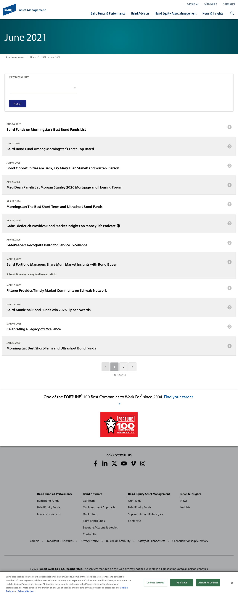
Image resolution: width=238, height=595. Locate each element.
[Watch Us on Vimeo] (133, 463)
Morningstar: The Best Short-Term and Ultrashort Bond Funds (54, 206)
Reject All (182, 582)
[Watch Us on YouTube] (123, 463)
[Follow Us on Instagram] (142, 463)
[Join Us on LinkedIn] (104, 463)
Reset (18, 103)
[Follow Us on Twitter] (114, 463)
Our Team (89, 500)
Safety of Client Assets (151, 541)
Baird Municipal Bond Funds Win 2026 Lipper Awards (49, 309)
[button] (232, 13)
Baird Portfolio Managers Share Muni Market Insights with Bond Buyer (62, 264)
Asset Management (15, 57)
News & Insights (212, 13)
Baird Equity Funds (48, 507)
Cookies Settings (155, 582)
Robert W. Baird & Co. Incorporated (60, 569)
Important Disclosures (59, 541)
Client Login (210, 3)
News (33, 57)
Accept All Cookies (208, 582)
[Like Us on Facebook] (95, 463)
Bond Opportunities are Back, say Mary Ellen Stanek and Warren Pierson (63, 167)
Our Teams (134, 500)
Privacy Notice (90, 541)
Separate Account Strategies (100, 527)
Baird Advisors (140, 13)
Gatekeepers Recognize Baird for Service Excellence (47, 244)
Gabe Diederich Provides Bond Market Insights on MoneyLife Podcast (61, 225)
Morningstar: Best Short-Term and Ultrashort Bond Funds (51, 348)
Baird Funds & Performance (108, 13)
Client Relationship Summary (190, 541)
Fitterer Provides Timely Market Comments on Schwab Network (57, 290)
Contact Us (192, 3)
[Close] (232, 583)
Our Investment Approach (99, 507)
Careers (34, 541)
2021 (43, 57)
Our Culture (90, 514)
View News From (19, 77)
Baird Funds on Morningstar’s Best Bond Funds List (46, 129)
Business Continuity (118, 541)
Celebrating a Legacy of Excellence (34, 328)
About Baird (229, 3)
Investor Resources (48, 514)
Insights (185, 507)
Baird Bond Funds (48, 500)
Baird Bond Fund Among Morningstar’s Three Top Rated (50, 148)
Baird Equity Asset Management (176, 13)
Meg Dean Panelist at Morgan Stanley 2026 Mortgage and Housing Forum (64, 187)
